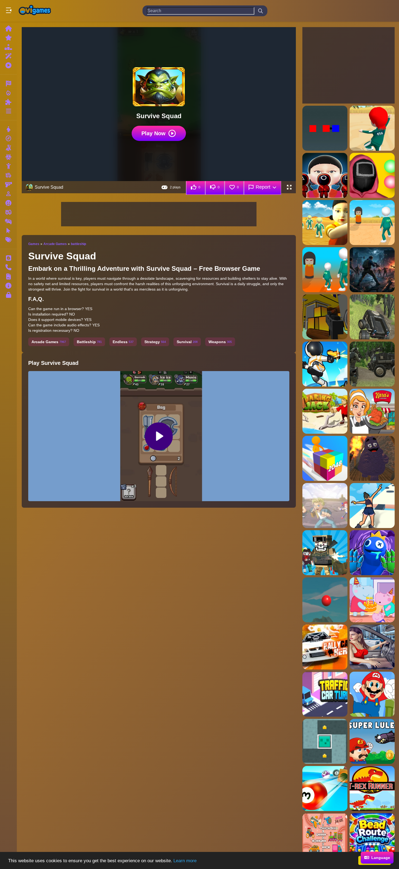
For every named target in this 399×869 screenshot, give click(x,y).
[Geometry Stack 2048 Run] (324, 458)
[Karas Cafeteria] (372, 411)
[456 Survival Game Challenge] (372, 222)
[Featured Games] (8, 56)
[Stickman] (8, 166)
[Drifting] (8, 221)
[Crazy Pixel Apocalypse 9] (324, 552)
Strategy (155, 342)
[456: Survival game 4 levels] (324, 269)
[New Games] (8, 37)
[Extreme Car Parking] (372, 647)
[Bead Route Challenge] (372, 835)
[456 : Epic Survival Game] (372, 128)
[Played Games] (8, 65)
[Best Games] (8, 47)
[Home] (8, 28)
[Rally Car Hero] (324, 647)
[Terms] (8, 276)
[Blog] (8, 258)
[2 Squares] (324, 128)
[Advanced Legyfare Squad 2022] (324, 316)
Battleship (89, 342)
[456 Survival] (372, 175)
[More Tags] (8, 239)
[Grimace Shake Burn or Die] (372, 458)
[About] (8, 285)
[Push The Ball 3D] (324, 788)
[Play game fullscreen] (289, 187)
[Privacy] (8, 295)
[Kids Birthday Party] (372, 599)
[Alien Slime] (324, 741)
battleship (78, 244)
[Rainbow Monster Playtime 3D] (372, 552)
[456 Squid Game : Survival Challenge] (324, 175)
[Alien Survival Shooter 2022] (372, 364)
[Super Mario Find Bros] (372, 694)
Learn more (185, 860)
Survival (187, 342)
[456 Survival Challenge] (324, 222)
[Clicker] (8, 230)
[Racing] (8, 83)
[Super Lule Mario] (372, 741)
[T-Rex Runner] (372, 788)
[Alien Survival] (324, 364)
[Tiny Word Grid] (324, 835)
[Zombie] (8, 157)
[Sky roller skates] (372, 505)
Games (33, 244)
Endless (123, 342)
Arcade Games (55, 244)
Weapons (220, 342)
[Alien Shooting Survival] (372, 316)
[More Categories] (8, 111)
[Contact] (8, 267)
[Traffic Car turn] (324, 694)
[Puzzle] (8, 102)
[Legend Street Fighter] (324, 505)
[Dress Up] (8, 129)
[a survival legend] (372, 269)
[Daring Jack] (324, 411)
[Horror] (8, 203)
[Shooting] (8, 147)
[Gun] (8, 184)
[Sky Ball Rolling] (324, 599)
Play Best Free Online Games (34, 11)
